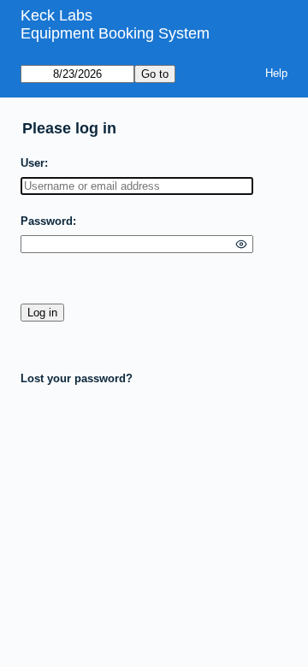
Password (47, 221)
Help (276, 73)
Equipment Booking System (115, 33)
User (32, 162)
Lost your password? (77, 378)
